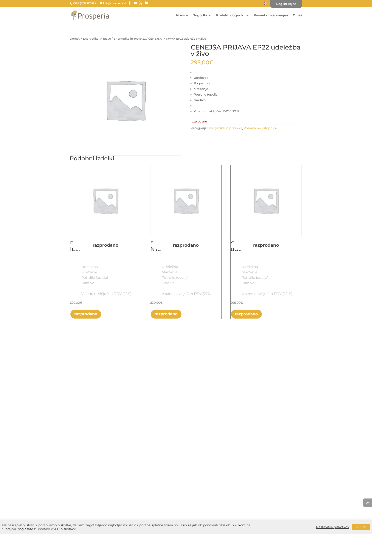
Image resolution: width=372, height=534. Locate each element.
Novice (182, 15)
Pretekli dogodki (230, 15)
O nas (297, 15)
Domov (75, 38)
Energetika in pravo (97, 38)
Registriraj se (286, 4)
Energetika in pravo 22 (130, 38)
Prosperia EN (265, 3)
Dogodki (199, 15)
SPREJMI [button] (361, 527)
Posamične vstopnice (260, 128)
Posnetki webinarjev (271, 15)
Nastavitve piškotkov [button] (332, 527)
